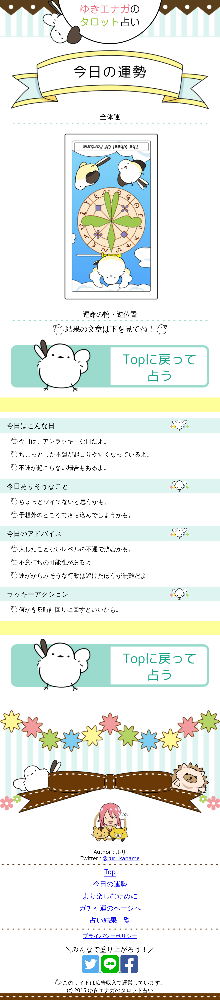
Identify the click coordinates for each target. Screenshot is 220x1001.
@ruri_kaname (121, 858)
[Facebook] (129, 968)
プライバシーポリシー (110, 935)
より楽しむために (110, 895)
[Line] (110, 968)
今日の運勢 (110, 883)
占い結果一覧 (110, 919)
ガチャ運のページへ (110, 907)
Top (110, 871)
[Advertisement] (96, 405)
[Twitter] (91, 968)
